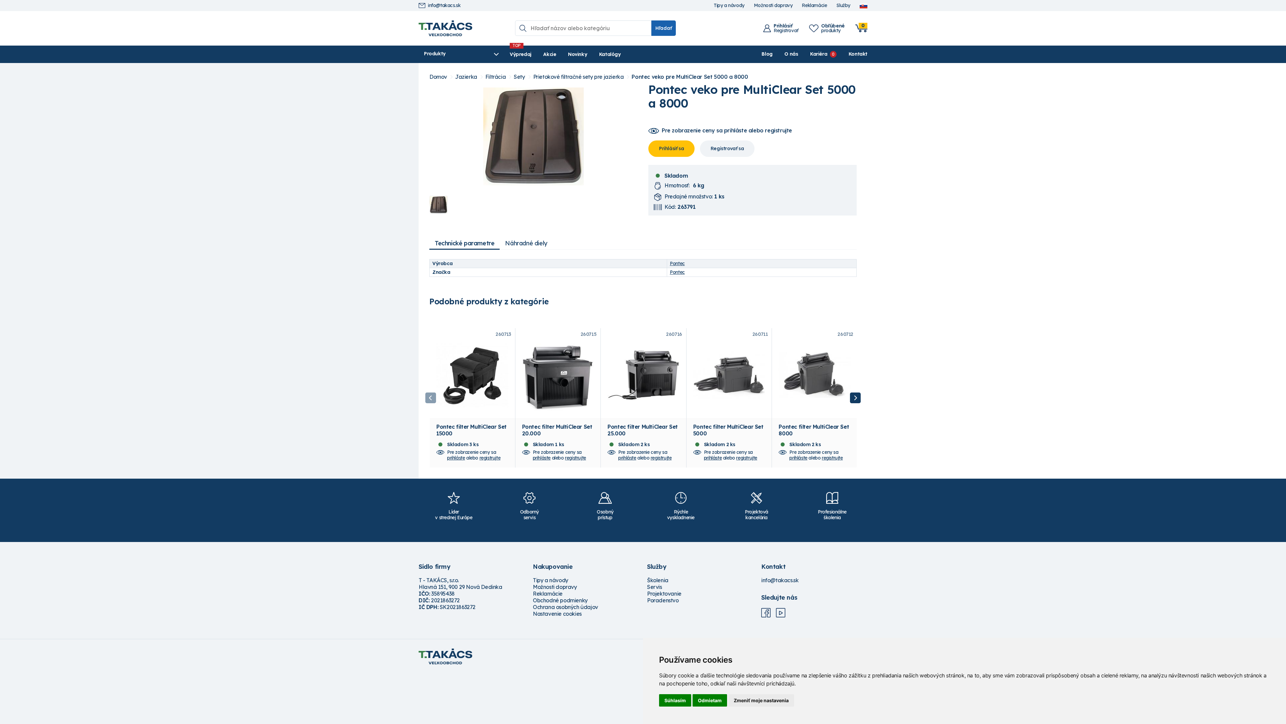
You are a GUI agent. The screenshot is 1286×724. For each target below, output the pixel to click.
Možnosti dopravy (773, 5)
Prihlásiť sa (671, 148)
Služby (843, 5)
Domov (438, 77)
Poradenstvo (663, 600)
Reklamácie (814, 5)
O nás (791, 54)
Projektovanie (664, 593)
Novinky (577, 54)
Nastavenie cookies (557, 613)
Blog (767, 54)
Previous (430, 398)
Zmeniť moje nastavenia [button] (761, 700)
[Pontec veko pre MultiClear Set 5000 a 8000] (533, 136)
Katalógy (610, 54)
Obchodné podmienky (560, 600)
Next (855, 398)
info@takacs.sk (444, 5)
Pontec (677, 263)
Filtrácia (495, 77)
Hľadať (663, 28)
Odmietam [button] (710, 700)
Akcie (549, 54)
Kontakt (858, 54)
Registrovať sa (727, 148)
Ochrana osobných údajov (565, 607)
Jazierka (466, 77)
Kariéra (818, 54)
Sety (519, 77)
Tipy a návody (729, 5)
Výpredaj (520, 54)
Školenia (657, 580)
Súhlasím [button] (675, 700)
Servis (654, 587)
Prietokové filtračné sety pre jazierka (578, 77)
